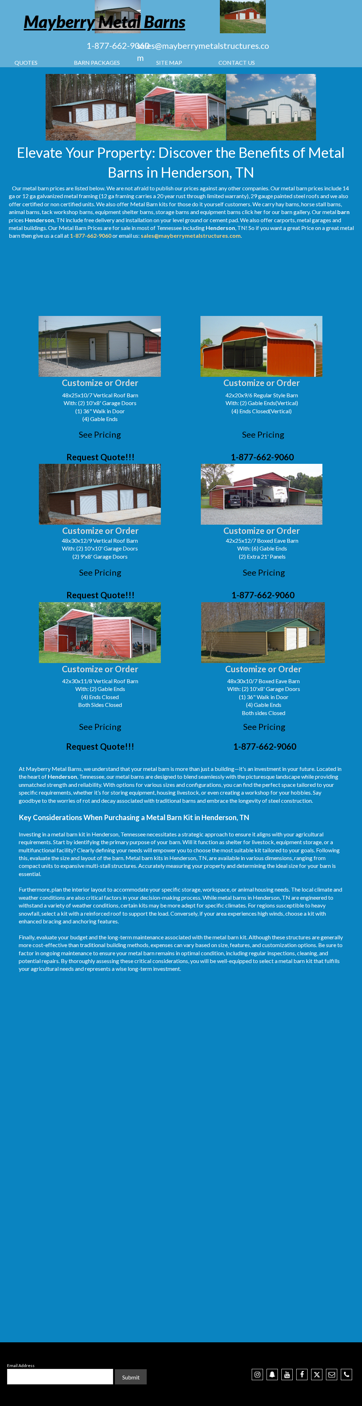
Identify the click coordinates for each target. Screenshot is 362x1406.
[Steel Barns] (261, 494)
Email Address (21, 1365)
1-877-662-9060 (118, 45)
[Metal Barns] (243, 16)
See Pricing (100, 434)
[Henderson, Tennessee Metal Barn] (91, 107)
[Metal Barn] (271, 107)
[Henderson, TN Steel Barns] (181, 107)
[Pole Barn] (100, 632)
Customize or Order (100, 383)
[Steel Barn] (261, 346)
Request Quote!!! (100, 457)
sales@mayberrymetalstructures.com (191, 235)
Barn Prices (89, 227)
